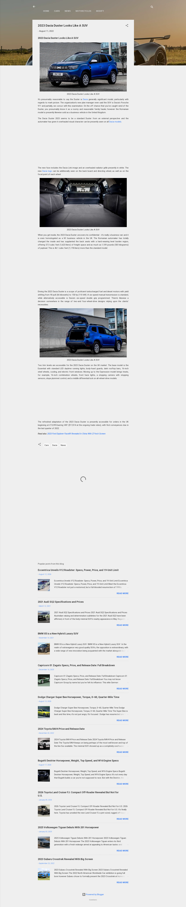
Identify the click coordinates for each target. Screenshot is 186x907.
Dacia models (115, 121)
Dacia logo (47, 171)
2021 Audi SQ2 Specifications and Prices (61, 601)
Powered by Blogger (95, 894)
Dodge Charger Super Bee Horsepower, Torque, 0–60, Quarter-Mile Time (78, 697)
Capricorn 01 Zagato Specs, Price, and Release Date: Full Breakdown (76, 665)
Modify (100, 11)
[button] (127, 26)
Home (46, 11)
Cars (57, 11)
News (68, 11)
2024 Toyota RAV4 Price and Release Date (61, 728)
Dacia (85, 99)
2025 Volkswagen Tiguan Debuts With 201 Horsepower (68, 827)
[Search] (152, 7)
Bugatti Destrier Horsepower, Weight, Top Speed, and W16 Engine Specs (78, 760)
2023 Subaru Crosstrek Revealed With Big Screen (65, 859)
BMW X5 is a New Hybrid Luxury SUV (58, 633)
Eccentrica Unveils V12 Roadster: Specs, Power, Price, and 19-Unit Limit (78, 570)
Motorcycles (83, 11)
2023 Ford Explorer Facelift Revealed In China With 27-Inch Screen (76, 433)
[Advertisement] (145, 61)
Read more (123, 593)
